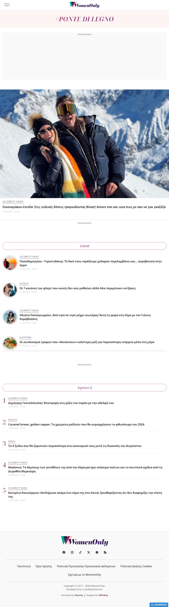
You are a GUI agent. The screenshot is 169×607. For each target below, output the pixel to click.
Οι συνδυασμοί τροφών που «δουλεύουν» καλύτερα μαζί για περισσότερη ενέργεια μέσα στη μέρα (87, 342)
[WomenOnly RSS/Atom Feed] (105, 552)
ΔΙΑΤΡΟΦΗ (26, 337)
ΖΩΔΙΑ (11, 441)
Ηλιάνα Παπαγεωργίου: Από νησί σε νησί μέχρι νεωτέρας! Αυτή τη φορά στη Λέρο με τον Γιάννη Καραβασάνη (85, 317)
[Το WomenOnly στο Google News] (97, 552)
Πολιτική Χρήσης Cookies (136, 566)
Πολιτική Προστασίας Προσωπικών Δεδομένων (86, 566)
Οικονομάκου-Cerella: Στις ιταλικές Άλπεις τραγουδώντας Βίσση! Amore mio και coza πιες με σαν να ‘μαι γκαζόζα (84, 207)
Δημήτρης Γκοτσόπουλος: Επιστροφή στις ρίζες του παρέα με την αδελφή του (61, 403)
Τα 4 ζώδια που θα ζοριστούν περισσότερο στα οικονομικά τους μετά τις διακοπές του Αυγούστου (74, 446)
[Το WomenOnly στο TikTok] (80, 552)
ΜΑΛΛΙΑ (12, 419)
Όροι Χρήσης (44, 566)
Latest (84, 246)
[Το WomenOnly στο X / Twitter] (88, 552)
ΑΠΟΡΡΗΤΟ (160, 604)
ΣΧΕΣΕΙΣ (24, 283)
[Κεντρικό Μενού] (6, 5)
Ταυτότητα (24, 566)
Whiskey (103, 595)
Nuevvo (79, 595)
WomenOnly (84, 541)
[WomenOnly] (84, 5)
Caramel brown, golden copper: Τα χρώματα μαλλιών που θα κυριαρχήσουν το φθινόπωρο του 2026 (76, 424)
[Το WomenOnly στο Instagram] (72, 552)
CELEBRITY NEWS (13, 201)
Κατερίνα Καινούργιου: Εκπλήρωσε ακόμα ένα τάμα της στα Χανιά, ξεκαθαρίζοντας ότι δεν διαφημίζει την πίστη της (85, 494)
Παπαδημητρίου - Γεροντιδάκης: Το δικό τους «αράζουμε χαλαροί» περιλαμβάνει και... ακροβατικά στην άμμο (91, 263)
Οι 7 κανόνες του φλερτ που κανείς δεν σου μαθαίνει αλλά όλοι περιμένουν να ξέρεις (78, 288)
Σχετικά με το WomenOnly (84, 574)
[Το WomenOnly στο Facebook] (64, 552)
